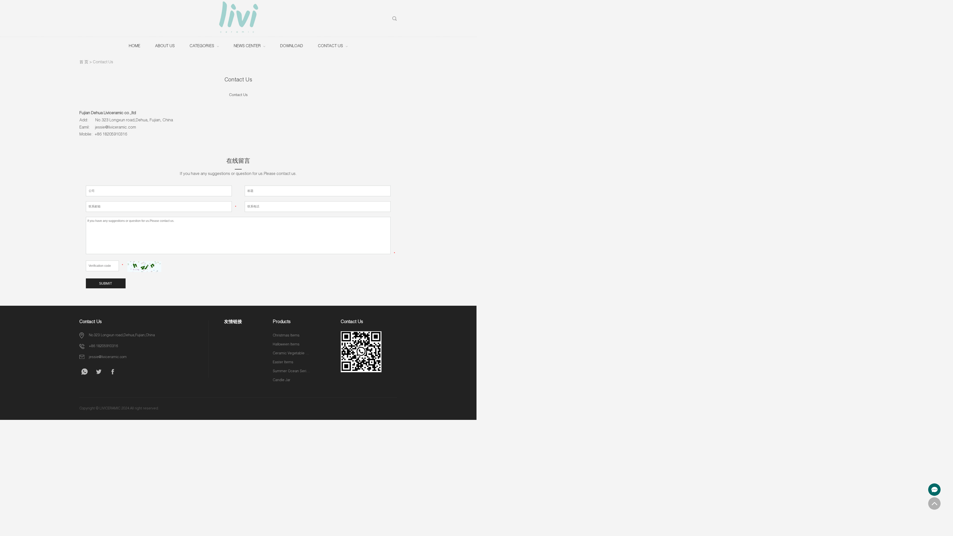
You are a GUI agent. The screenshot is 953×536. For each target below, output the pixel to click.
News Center (247, 46)
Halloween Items (286, 344)
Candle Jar (281, 380)
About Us (165, 46)
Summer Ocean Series (291, 371)
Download (291, 46)
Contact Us (330, 46)
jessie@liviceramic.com (108, 357)
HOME (134, 46)
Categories (202, 46)
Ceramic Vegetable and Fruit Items (291, 353)
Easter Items (283, 362)
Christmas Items (286, 335)
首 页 (83, 63)
